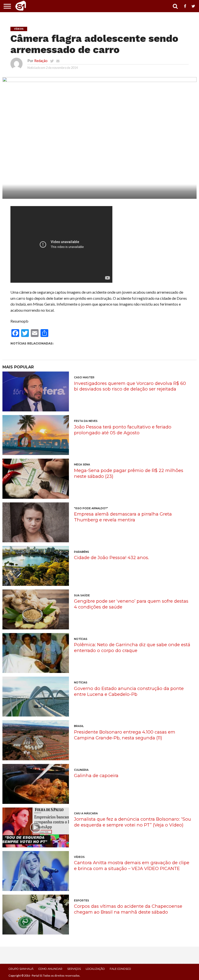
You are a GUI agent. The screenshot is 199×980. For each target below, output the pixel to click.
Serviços (74, 969)
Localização (95, 969)
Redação (41, 61)
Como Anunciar (50, 969)
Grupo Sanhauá (20, 969)
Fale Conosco (120, 969)
